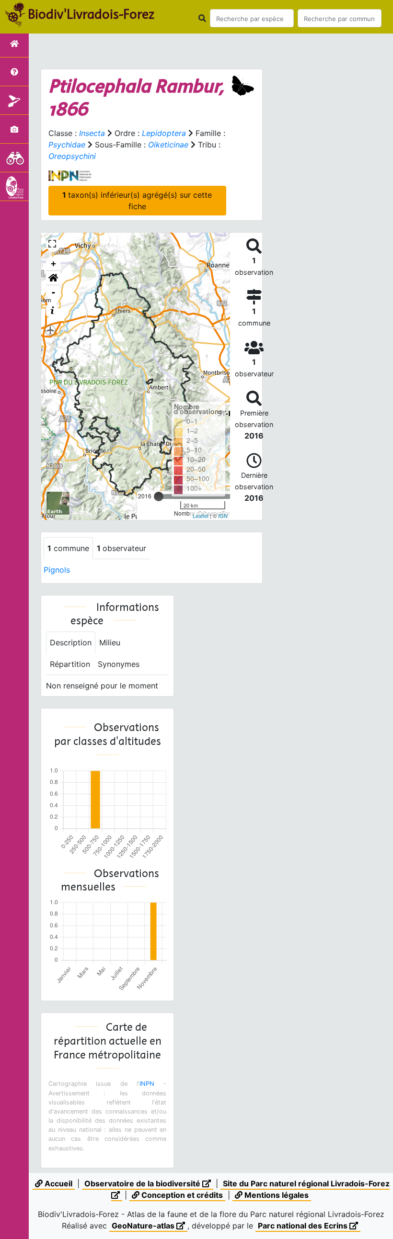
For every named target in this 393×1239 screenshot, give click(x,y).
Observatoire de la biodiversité (143, 1183)
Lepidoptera (164, 133)
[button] (53, 278)
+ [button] (53, 264)
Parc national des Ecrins (303, 1225)
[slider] (158, 496)
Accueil (57, 1183)
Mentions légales (276, 1195)
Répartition (70, 664)
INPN (146, 1083)
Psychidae (66, 144)
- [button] (53, 292)
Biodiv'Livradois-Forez (91, 14)
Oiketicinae (168, 144)
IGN (223, 515)
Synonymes (118, 664)
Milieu (109, 642)
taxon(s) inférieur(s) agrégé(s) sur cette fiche (137, 200)
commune (68, 548)
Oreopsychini (72, 156)
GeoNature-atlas (144, 1225)
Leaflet (200, 515)
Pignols (57, 569)
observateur (121, 548)
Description (71, 642)
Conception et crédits (181, 1195)
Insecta (92, 133)
